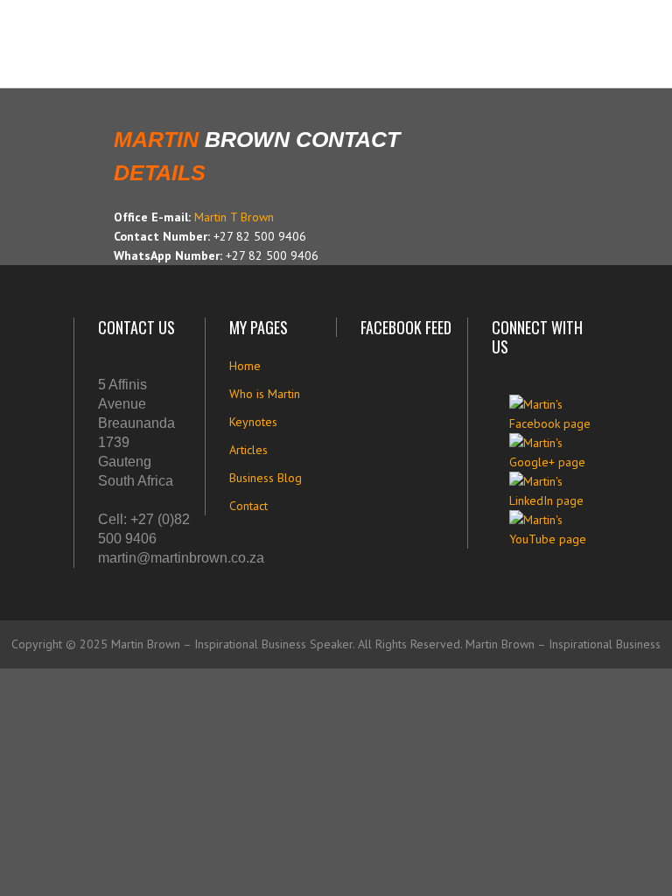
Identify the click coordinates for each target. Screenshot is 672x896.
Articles (248, 450)
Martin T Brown (234, 217)
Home (245, 366)
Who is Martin (264, 394)
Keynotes (253, 422)
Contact (248, 506)
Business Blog (265, 478)
